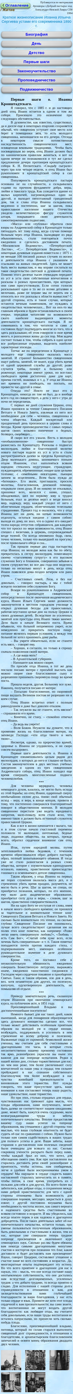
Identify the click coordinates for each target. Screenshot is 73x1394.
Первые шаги (36, 62)
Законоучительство (36, 71)
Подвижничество (36, 89)
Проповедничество (36, 80)
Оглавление (16, 5)
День (36, 43)
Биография (37, 34)
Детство (36, 53)
